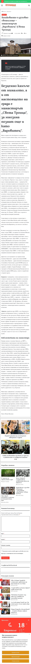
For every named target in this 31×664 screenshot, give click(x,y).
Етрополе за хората (7, 33)
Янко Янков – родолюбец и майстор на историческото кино (7, 498)
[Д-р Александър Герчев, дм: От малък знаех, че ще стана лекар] (5, 604)
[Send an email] (12, 33)
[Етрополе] (10, 5)
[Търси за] (29, 6)
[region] (15, 648)
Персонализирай (15, 656)
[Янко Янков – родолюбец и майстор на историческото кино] (8, 490)
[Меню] (2, 6)
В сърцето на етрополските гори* (7, 478)
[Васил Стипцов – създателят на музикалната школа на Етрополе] (23, 473)
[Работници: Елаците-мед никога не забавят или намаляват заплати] (5, 597)
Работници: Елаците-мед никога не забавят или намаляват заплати (18, 596)
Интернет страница (5, 545)
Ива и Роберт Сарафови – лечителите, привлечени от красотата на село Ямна (19, 582)
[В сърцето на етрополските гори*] (8, 473)
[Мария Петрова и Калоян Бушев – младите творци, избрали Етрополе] (5, 611)
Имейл (3, 539)
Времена (9, 11)
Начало (4, 11)
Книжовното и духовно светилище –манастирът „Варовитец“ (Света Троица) (22, 490)
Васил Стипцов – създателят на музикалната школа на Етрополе (22, 480)
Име (2, 533)
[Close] (29, 634)
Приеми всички (15, 652)
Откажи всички (15, 661)
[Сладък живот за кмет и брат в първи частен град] (5, 590)
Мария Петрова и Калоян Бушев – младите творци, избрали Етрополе (20, 611)
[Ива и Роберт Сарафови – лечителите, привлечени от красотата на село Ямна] (5, 582)
